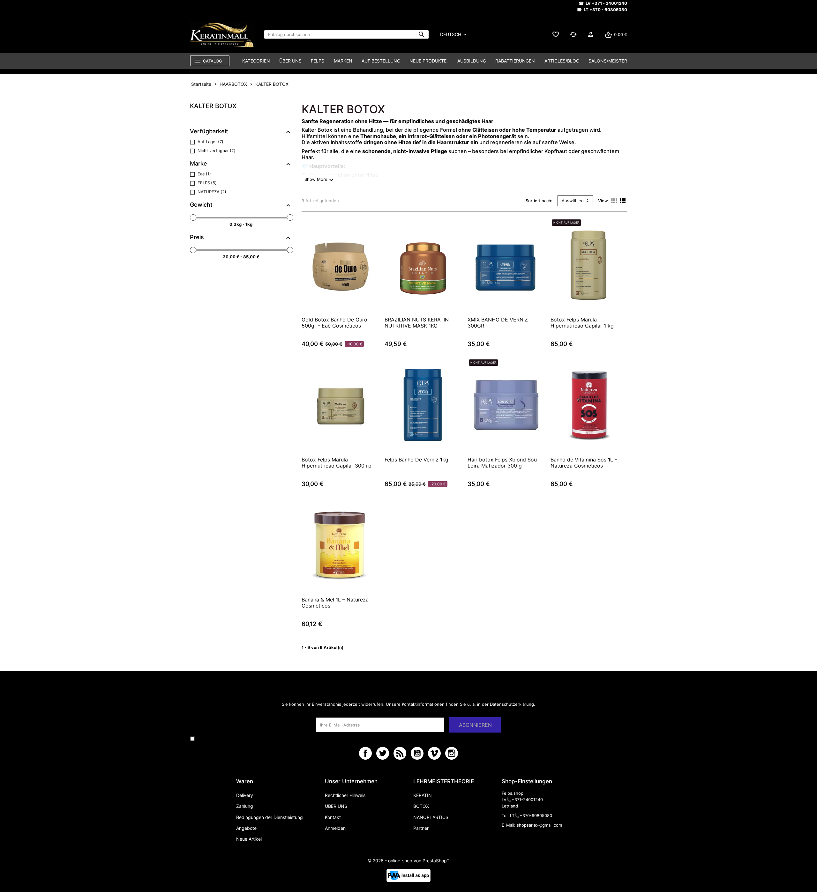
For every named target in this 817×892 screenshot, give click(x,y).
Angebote (246, 828)
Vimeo (434, 753)
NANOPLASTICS (430, 817)
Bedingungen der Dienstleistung (269, 817)
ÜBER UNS (336, 806)
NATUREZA (212, 191)
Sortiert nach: (539, 200)
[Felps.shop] (222, 34)
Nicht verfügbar (217, 150)
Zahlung (244, 806)
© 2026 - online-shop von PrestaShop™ (408, 860)
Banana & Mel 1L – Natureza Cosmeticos (335, 603)
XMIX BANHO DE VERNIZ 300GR (498, 323)
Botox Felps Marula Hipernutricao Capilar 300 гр (336, 463)
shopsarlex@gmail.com (539, 825)
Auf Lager (210, 141)
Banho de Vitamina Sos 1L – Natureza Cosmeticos (584, 463)
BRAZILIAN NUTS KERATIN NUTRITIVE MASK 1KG (417, 323)
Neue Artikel (249, 839)
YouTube (417, 753)
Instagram (451, 753)
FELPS (207, 182)
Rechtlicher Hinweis (345, 795)
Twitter (382, 753)
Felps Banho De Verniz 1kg (416, 460)
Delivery (244, 795)
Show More (319, 180)
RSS (400, 753)
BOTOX (421, 806)
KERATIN (422, 795)
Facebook (365, 753)
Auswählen (573, 200)
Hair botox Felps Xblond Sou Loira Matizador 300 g (502, 463)
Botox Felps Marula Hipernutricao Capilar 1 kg (582, 323)
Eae (204, 173)
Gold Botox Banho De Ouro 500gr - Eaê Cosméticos (334, 323)
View (603, 200)
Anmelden (335, 828)
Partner (421, 828)
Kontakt (333, 817)
